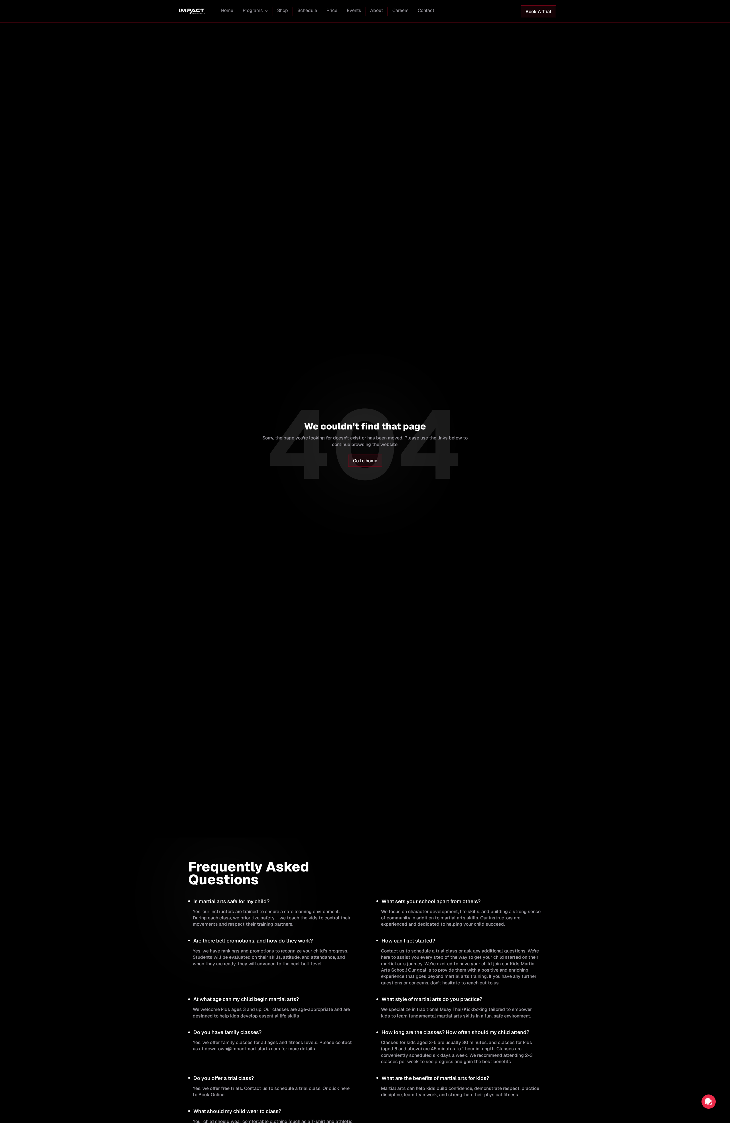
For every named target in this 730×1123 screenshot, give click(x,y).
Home (227, 10)
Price (332, 10)
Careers (400, 10)
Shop (282, 10)
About (376, 10)
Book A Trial (538, 12)
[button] (255, 11)
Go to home (365, 461)
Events (354, 10)
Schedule (307, 10)
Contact (426, 10)
